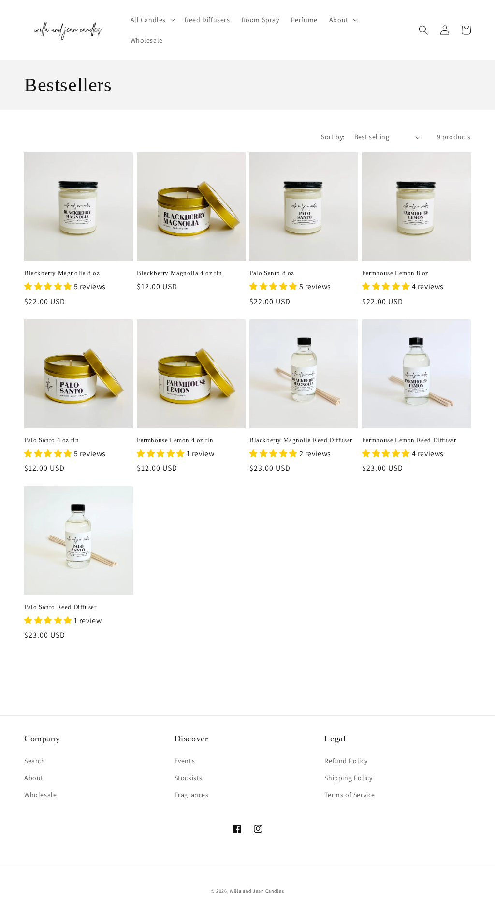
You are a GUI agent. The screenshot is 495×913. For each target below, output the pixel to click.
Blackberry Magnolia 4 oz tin (179, 272)
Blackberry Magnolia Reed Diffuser (300, 440)
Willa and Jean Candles (257, 891)
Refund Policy (345, 760)
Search (34, 760)
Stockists (189, 777)
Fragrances (192, 794)
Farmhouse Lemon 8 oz (395, 272)
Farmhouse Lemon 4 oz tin (175, 440)
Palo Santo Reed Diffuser (60, 606)
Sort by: (332, 136)
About (34, 777)
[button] (152, 20)
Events (185, 760)
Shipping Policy (348, 777)
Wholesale (40, 794)
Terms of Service (349, 794)
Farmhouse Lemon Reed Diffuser (409, 440)
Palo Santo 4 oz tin (51, 440)
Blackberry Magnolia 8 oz (62, 272)
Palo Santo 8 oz (271, 272)
